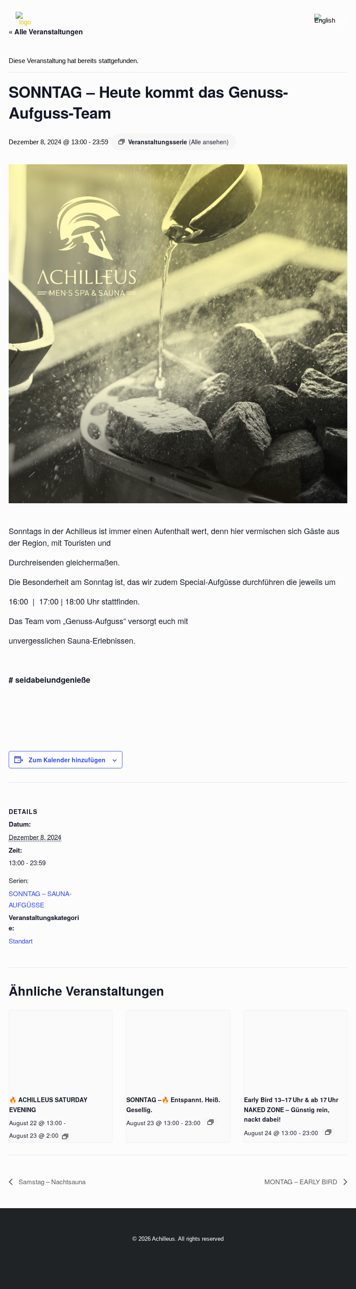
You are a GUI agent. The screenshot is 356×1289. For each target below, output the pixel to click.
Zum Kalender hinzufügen (67, 759)
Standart (21, 940)
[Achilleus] (25, 21)
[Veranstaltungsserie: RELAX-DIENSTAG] (328, 1132)
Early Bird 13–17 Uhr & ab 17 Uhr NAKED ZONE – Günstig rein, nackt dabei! (291, 1109)
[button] (343, 20)
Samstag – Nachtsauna (51, 1181)
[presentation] (60, 1049)
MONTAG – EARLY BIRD (301, 1181)
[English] (324, 20)
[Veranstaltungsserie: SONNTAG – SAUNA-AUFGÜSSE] (211, 1122)
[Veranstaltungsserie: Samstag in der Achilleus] (65, 1136)
